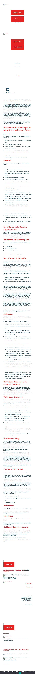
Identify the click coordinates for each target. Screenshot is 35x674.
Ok (20, 673)
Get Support (17, 19)
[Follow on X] (20, 591)
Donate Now (17, 12)
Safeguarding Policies (25, 570)
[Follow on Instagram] (27, 591)
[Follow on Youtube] (30, 591)
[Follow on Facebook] (23, 591)
